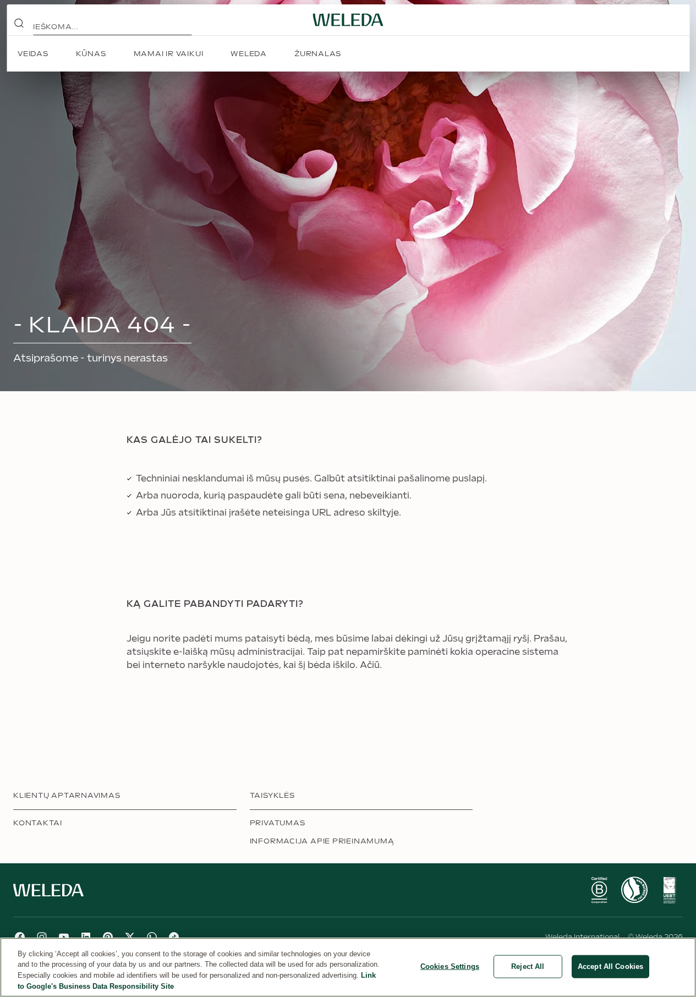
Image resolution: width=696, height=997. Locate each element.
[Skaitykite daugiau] (599, 890)
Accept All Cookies (610, 966)
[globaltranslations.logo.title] (348, 20)
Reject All (527, 966)
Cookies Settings (449, 966)
